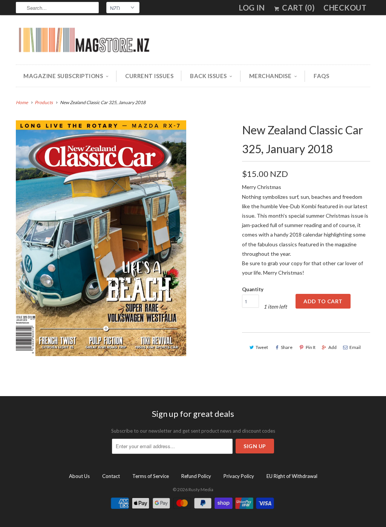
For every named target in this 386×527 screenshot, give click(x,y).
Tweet (262, 347)
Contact (111, 476)
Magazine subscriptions (63, 75)
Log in (252, 7)
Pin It (311, 347)
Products (44, 102)
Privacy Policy (239, 476)
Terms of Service (150, 476)
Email (355, 347)
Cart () (297, 7)
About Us (79, 476)
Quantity (252, 289)
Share (287, 347)
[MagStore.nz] (84, 41)
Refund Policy (196, 476)
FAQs (321, 75)
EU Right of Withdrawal (292, 476)
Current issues (149, 75)
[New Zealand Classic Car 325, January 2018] (101, 238)
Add (332, 347)
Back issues (208, 75)
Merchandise (270, 75)
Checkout (344, 7)
